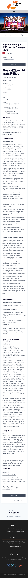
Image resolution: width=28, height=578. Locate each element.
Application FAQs (7, 486)
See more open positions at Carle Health (14, 500)
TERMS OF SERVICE (18, 576)
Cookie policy (18, 516)
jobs (2, 35)
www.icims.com (7, 490)
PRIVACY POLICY (9, 576)
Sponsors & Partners (15, 546)
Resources (16, 562)
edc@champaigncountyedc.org (15, 531)
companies (7, 35)
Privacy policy (10, 516)
